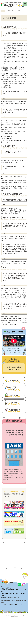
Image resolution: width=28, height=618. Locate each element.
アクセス (14, 567)
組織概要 (18, 600)
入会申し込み (11, 604)
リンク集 (3, 604)
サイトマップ (20, 604)
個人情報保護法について (8, 600)
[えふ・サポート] (12, 8)
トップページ (8, 10)
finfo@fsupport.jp (13, 597)
